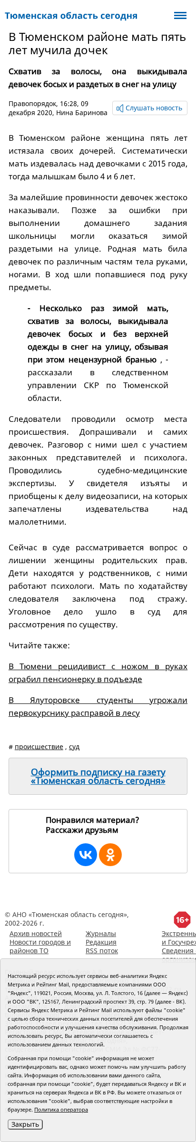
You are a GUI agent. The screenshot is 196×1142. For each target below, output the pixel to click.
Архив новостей (36, 933)
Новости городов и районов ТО (40, 946)
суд (74, 746)
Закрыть (25, 1124)
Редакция (101, 942)
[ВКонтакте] (85, 854)
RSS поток (102, 950)
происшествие (39, 746)
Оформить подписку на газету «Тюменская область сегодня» (98, 776)
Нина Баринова (82, 112)
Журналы (101, 933)
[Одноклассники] (110, 854)
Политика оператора (61, 1109)
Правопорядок (32, 103)
